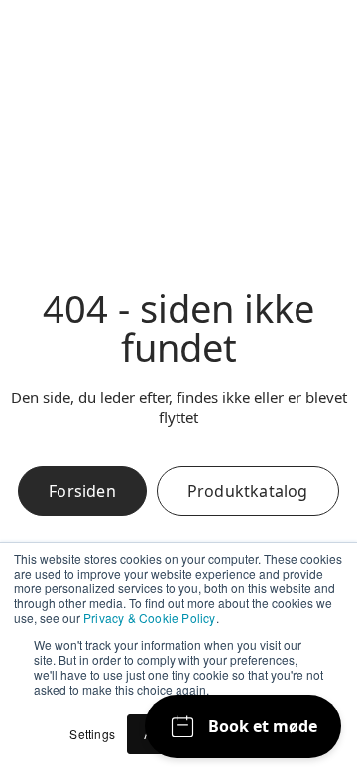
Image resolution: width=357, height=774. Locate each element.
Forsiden (82, 491)
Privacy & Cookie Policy (149, 617)
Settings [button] (92, 733)
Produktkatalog (247, 491)
